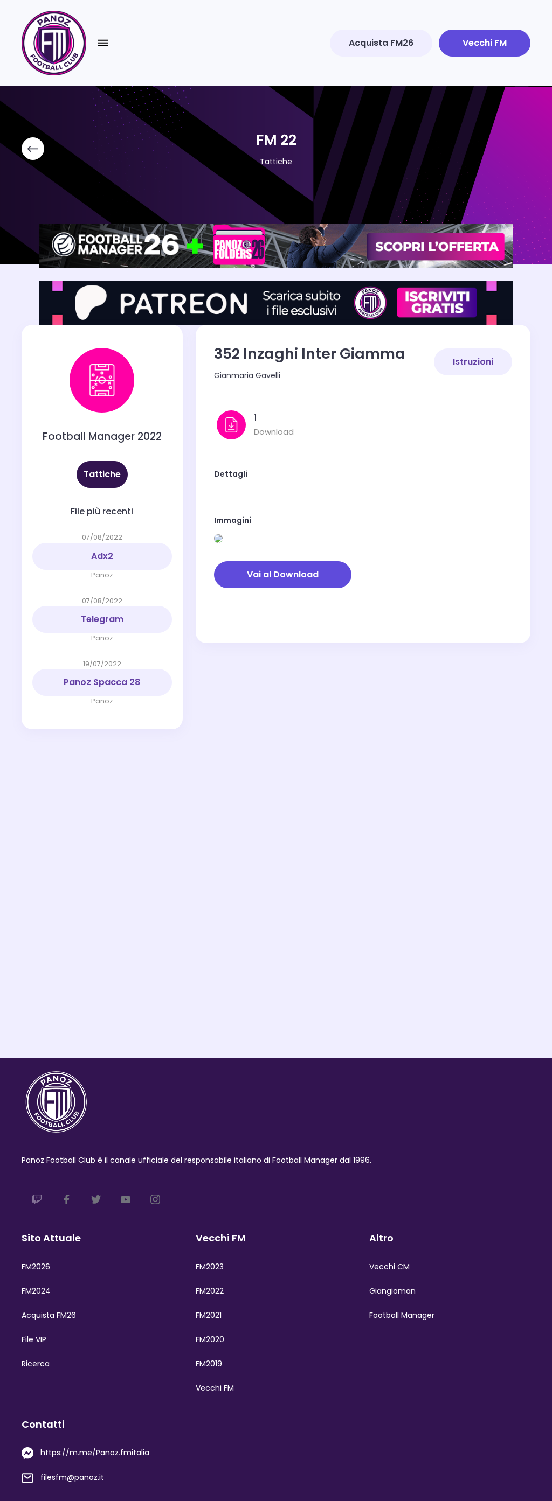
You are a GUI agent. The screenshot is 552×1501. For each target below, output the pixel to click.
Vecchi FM (215, 1388)
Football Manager (401, 1315)
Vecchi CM (389, 1266)
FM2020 (210, 1339)
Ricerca (36, 1363)
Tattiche (276, 161)
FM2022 (210, 1291)
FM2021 (209, 1315)
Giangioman (392, 1291)
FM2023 (210, 1266)
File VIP (34, 1339)
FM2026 (36, 1266)
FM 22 (276, 140)
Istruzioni (473, 361)
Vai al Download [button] (283, 574)
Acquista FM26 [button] (381, 43)
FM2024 (36, 1291)
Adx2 (102, 556)
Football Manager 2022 (102, 436)
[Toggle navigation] (103, 43)
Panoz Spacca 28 (102, 682)
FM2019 (209, 1363)
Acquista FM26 (49, 1315)
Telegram (102, 619)
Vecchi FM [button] (485, 43)
